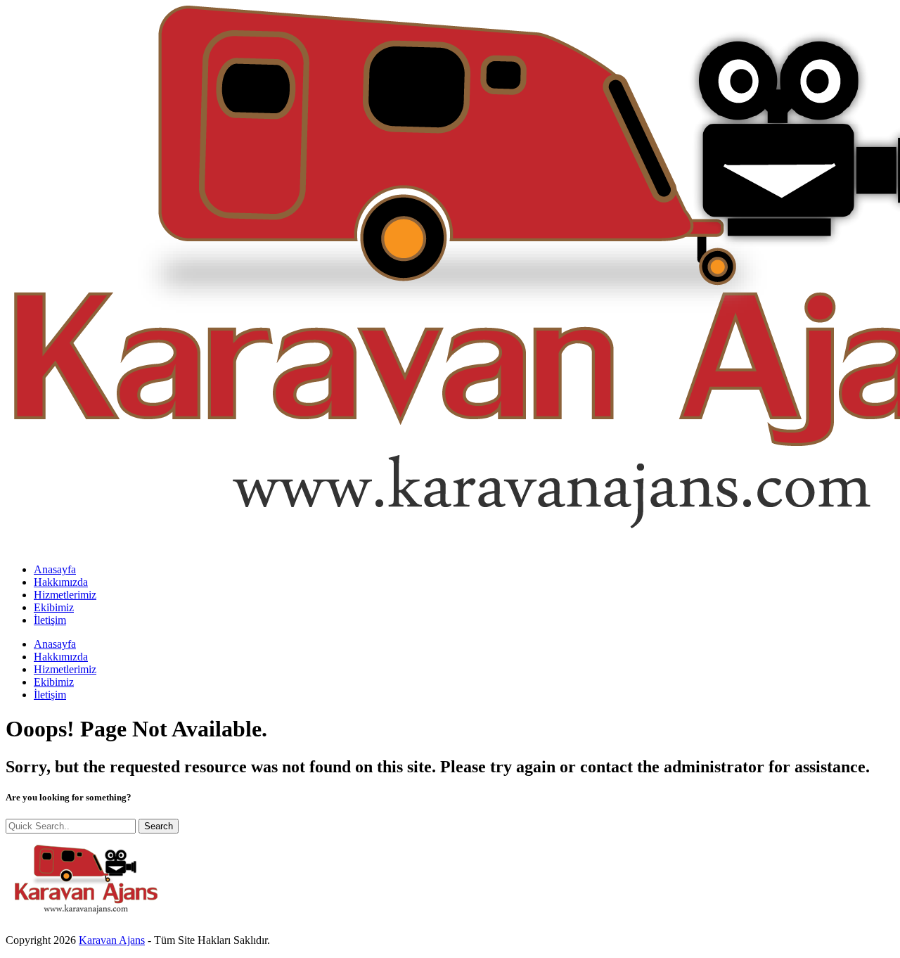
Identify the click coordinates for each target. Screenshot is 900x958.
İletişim (50, 620)
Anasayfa (55, 569)
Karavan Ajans (112, 940)
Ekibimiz (54, 607)
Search (158, 826)
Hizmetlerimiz (65, 595)
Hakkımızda (61, 582)
